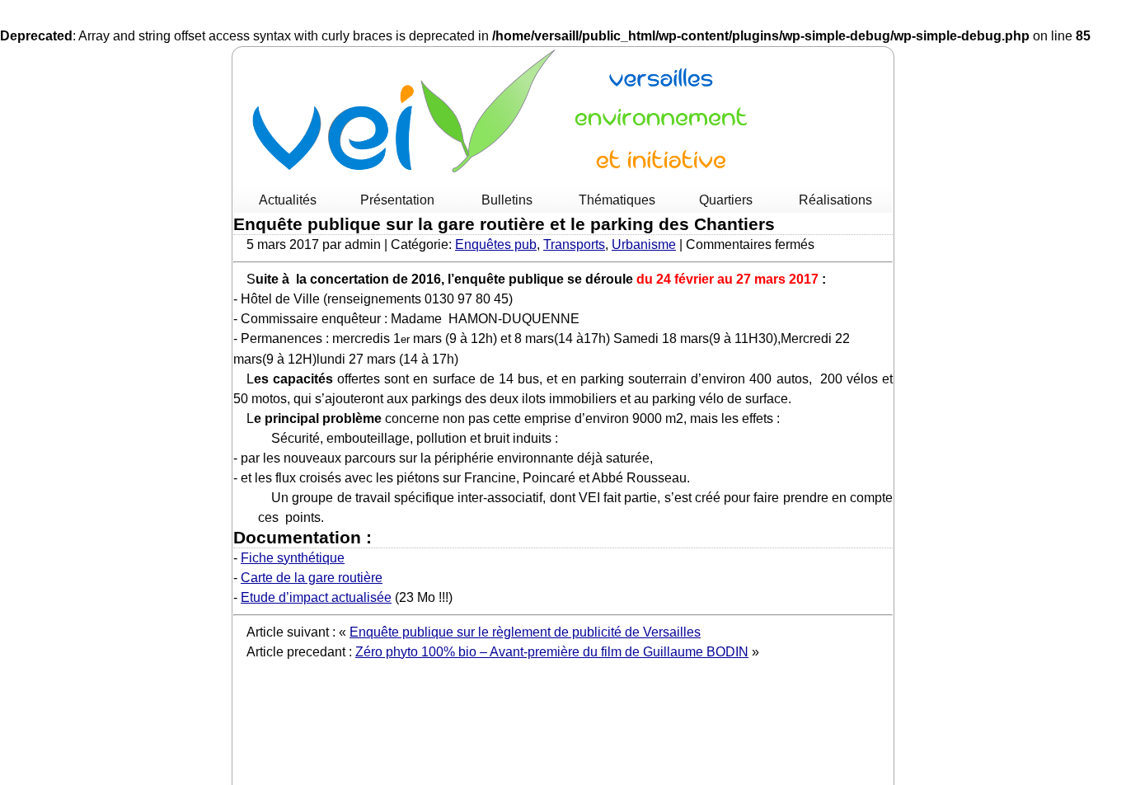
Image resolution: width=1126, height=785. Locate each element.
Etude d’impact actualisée (316, 597)
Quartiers (726, 200)
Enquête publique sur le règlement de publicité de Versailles (525, 632)
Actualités (288, 200)
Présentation (397, 200)
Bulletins (507, 200)
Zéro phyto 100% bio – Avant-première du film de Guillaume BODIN (551, 652)
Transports (574, 244)
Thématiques (617, 200)
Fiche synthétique (293, 558)
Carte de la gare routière (311, 578)
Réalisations (835, 200)
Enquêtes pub (496, 244)
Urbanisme (644, 244)
